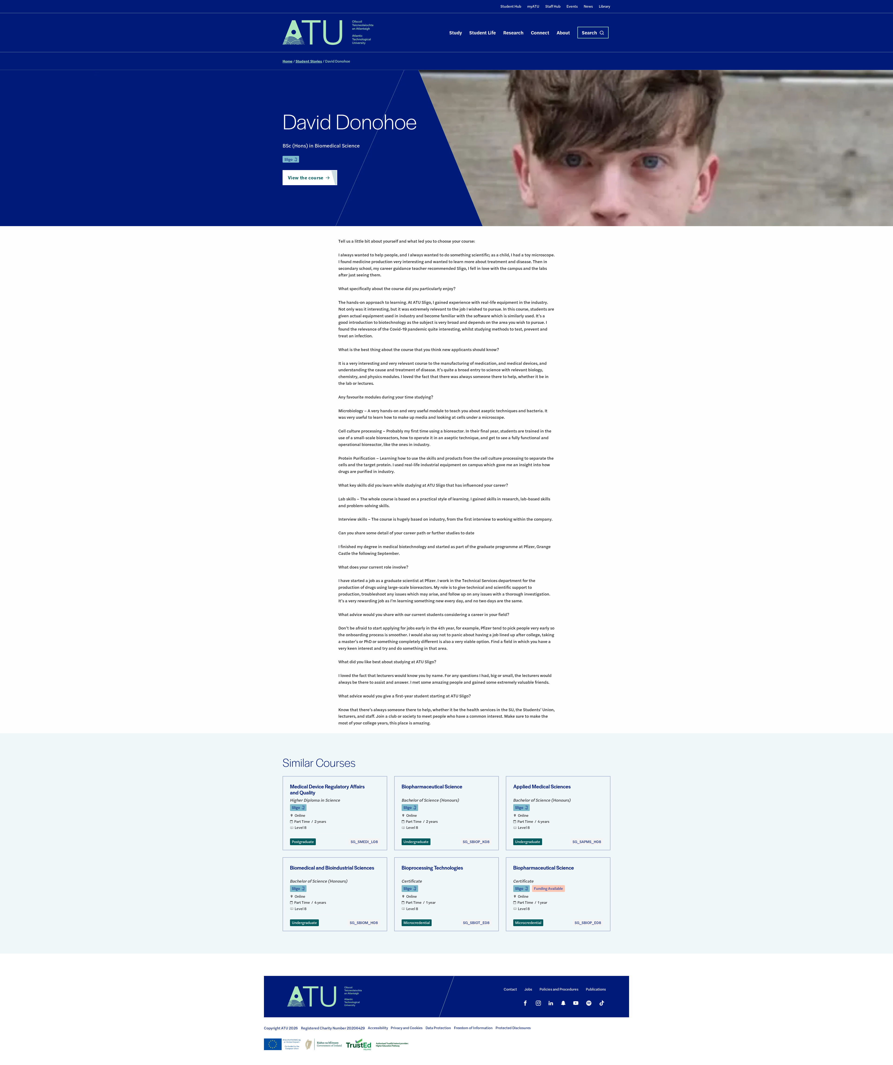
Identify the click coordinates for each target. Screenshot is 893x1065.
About (563, 32)
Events (572, 6)
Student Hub (510, 6)
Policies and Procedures (559, 989)
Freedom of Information (473, 1027)
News (588, 6)
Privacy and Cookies (407, 1027)
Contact (510, 989)
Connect (540, 32)
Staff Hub (552, 6)
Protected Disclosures (513, 1027)
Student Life (482, 32)
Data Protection (438, 1027)
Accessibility (378, 1027)
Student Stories (309, 61)
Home (288, 61)
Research (513, 32)
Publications (596, 989)
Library (604, 6)
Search (589, 32)
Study (455, 32)
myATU (533, 6)
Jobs (528, 989)
